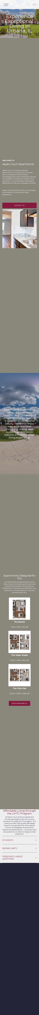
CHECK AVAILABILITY (19, 703)
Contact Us (20, 205)
